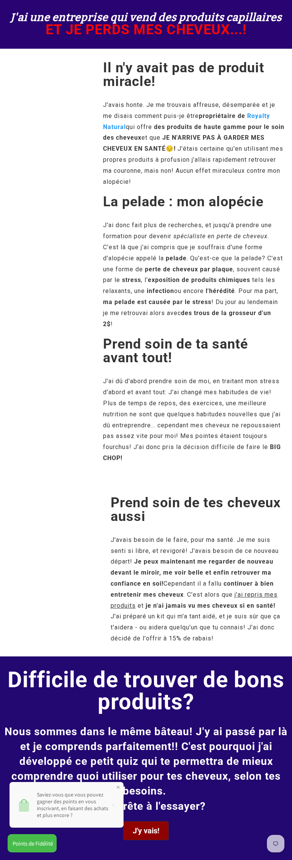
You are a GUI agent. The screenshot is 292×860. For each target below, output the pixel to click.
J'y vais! (146, 830)
